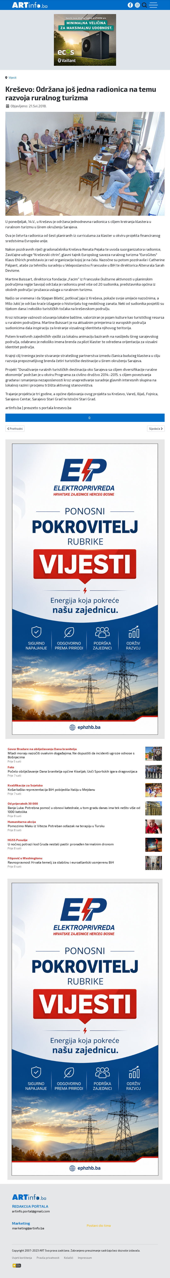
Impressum (85, 1257)
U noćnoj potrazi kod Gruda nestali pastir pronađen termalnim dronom (61, 844)
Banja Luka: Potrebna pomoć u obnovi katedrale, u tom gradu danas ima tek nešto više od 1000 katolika (74, 810)
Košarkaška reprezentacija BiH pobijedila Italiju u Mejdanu (51, 789)
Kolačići (68, 1257)
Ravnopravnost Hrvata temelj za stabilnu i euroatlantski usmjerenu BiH (61, 862)
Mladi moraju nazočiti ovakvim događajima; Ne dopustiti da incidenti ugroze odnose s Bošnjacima (71, 755)
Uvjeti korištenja (22, 1257)
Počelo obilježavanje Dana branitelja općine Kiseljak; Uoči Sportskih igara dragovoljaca (72, 771)
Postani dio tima (99, 1225)
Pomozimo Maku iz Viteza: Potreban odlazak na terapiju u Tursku (56, 826)
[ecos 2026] (85, 39)
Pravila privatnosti (48, 1257)
